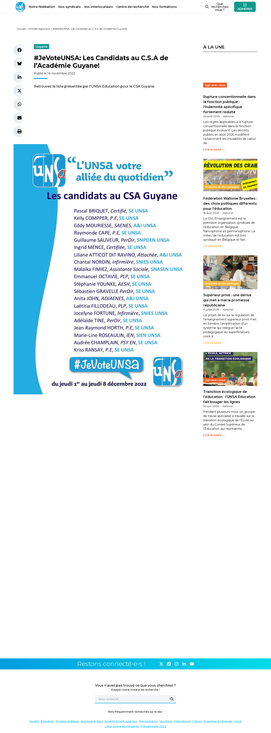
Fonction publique (67, 721)
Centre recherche (132, 7)
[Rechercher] (172, 699)
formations (164, 7)
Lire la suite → (214, 149)
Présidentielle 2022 (153, 726)
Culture (197, 721)
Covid (238, 721)
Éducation (47, 721)
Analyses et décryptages (222, 186)
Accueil (21, 28)
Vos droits (166, 721)
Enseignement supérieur (121, 721)
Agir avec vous (215, 85)
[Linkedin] (184, 664)
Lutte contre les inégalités (122, 726)
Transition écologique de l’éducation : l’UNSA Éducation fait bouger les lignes (229, 397)
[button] (19, 50)
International (182, 721)
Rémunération (148, 721)
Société (34, 721)
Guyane (41, 47)
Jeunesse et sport (91, 721)
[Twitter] (161, 664)
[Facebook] (169, 664)
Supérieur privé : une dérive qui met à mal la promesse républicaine (227, 300)
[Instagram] (176, 664)
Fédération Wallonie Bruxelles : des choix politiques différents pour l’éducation (230, 203)
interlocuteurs (98, 7)
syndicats (69, 7)
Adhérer (245, 9)
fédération (42, 7)
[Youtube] (192, 664)
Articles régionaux (39, 28)
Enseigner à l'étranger (218, 721)
